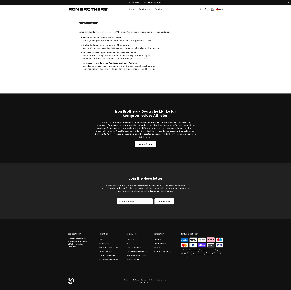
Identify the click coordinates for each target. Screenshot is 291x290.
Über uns (130, 239)
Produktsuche (160, 243)
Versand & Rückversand (137, 251)
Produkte (144, 9)
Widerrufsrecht (106, 251)
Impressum (104, 243)
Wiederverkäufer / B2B (136, 255)
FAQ (128, 243)
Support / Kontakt (135, 247)
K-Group (148, 282)
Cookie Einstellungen (108, 259)
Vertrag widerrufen (107, 255)
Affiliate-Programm (162, 251)
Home (132, 9)
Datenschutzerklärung (109, 247)
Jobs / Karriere (133, 259)
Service (158, 9)
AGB (101, 239)
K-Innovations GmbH (77, 238)
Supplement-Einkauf (142, 40)
